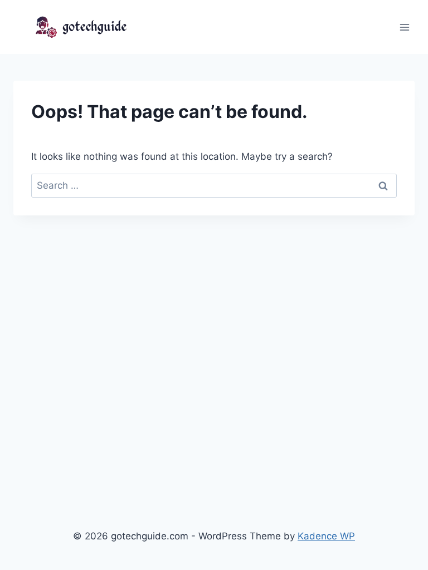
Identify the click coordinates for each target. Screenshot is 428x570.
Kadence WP (326, 536)
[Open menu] (404, 27)
